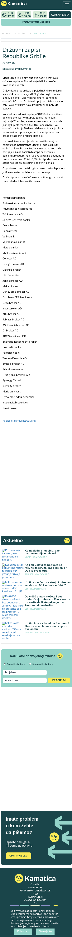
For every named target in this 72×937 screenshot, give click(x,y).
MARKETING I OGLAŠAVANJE (35, 891)
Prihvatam (23, 931)
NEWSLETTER (35, 888)
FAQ (35, 903)
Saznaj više (45, 931)
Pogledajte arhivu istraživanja (19, 421)
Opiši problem (18, 855)
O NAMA (35, 885)
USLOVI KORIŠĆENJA (35, 900)
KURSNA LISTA (60, 14)
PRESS (35, 894)
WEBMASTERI (35, 897)
